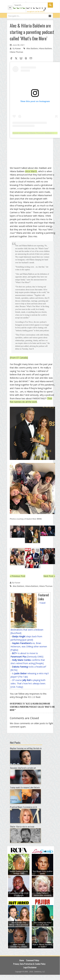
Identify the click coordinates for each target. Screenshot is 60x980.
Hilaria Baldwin (45, 48)
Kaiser (18, 48)
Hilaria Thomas (16, 52)
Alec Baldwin (32, 48)
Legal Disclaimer (30, 967)
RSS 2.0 (31, 697)
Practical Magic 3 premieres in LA (23, 806)
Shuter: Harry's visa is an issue (22, 826)
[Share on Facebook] (11, 58)
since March (31, 171)
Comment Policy (32, 960)
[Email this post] (30, 58)
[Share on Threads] (26, 58)
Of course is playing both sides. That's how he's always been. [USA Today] (28, 683)
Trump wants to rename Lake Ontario (25, 787)
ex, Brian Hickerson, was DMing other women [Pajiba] (29, 646)
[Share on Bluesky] (21, 58)
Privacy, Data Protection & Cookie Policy (29, 963)
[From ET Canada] (19, 357)
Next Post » (49, 576)
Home (21, 960)
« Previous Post (17, 576)
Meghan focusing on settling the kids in (25, 748)
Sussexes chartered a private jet (23, 767)
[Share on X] (16, 58)
